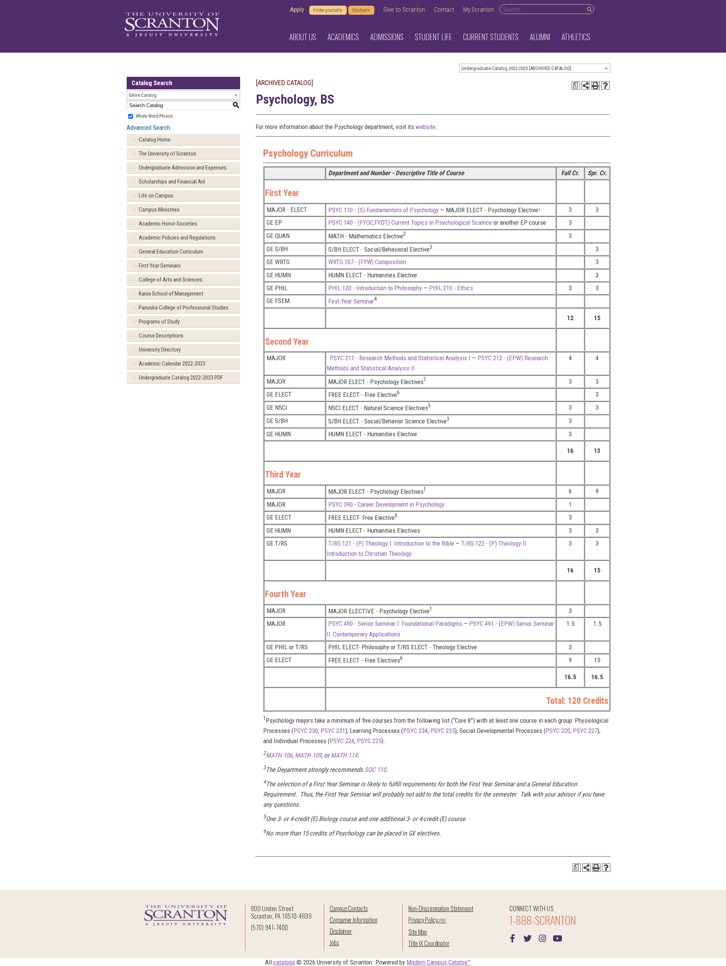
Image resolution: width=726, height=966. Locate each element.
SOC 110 (375, 769)
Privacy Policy (422, 919)
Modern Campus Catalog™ (438, 962)
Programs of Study (159, 321)
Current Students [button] (490, 36)
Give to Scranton (404, 9)
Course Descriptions (161, 335)
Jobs (334, 942)
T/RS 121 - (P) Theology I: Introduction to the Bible (391, 543)
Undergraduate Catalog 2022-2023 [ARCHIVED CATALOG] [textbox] (516, 68)
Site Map (417, 931)
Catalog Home (155, 139)
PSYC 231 (333, 730)
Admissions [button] (386, 36)
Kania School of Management (171, 293)
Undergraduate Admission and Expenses (182, 167)
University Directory (160, 349)
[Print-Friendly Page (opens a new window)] (595, 85)
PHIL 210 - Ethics (451, 288)
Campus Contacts (349, 908)
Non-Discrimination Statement (440, 908)
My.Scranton (478, 9)
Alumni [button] (540, 36)
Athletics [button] (576, 36)
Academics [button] (343, 36)
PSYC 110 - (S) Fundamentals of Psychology (383, 209)
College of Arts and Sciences (170, 279)
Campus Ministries (159, 209)
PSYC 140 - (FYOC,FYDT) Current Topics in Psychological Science (410, 222)
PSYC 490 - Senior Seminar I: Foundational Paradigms (395, 623)
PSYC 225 (369, 741)
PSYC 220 (558, 730)
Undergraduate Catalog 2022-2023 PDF (181, 377)
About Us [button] (302, 36)
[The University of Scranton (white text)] (172, 24)
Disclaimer (341, 931)
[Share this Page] (586, 85)
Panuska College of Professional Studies (183, 307)
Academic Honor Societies (168, 223)
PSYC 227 (585, 730)
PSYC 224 (342, 741)
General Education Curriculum (171, 251)
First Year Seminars (160, 265)
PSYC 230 (305, 730)
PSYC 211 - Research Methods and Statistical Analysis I (399, 358)
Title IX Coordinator (429, 943)
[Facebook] (512, 938)
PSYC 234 (415, 730)
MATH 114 (344, 755)
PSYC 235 (442, 730)
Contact (444, 9)
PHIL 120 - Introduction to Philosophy (375, 288)
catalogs (284, 962)
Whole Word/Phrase (154, 116)
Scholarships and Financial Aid (172, 181)
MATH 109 (308, 755)
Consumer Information (353, 919)
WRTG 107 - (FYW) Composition (367, 262)
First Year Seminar (351, 301)
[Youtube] (557, 938)
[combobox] (534, 68)
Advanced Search (148, 127)
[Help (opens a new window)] (605, 85)
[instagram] (542, 938)
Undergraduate (327, 10)
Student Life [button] (433, 36)
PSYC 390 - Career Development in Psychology (386, 504)
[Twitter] (527, 938)
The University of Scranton (167, 153)
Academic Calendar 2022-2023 (172, 363)
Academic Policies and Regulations (177, 237)
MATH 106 (279, 755)
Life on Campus (156, 195)
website (426, 127)
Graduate (360, 10)
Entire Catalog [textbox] (143, 95)
